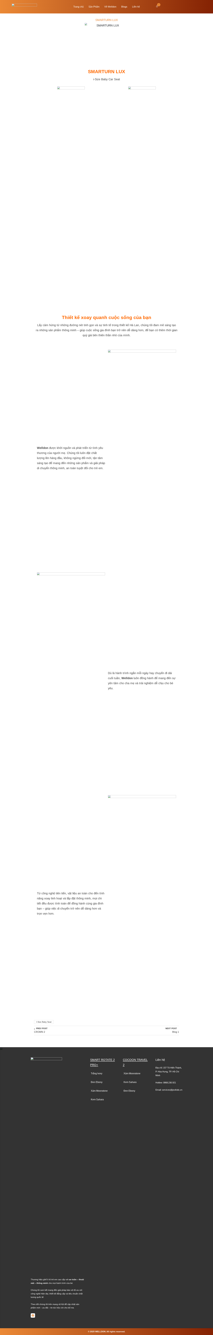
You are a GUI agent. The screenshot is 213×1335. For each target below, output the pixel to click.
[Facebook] (33, 1315)
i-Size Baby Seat (43, 1022)
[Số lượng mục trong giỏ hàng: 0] (157, 6)
